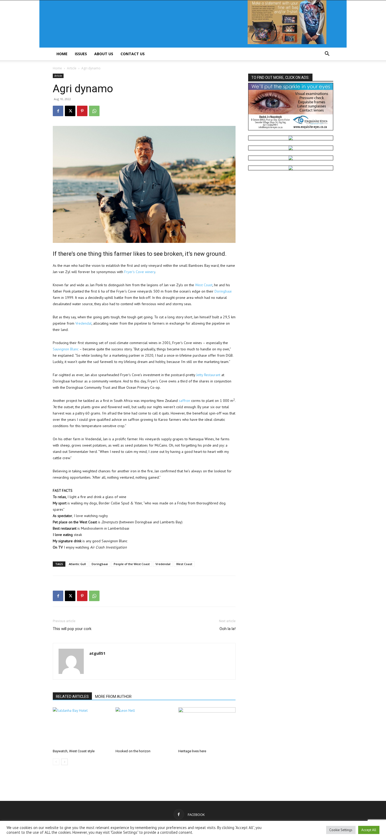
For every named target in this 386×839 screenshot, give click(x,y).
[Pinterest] (82, 111)
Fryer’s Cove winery (139, 271)
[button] (327, 54)
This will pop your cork (72, 628)
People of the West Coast (132, 564)
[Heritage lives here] (207, 727)
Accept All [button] (368, 830)
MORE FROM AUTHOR (113, 696)
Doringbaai (223, 291)
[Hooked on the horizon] (144, 727)
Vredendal (83, 323)
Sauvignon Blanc (66, 349)
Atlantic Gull (77, 564)
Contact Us (133, 53)
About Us (103, 53)
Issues (81, 53)
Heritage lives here (192, 751)
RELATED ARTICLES (72, 696)
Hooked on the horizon (133, 751)
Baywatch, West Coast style (74, 751)
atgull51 (97, 653)
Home (61, 53)
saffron (184, 400)
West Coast (203, 285)
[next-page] (64, 762)
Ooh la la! (228, 628)
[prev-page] (56, 762)
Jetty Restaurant (208, 374)
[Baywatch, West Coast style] (81, 727)
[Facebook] (58, 111)
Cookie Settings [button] (340, 830)
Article (71, 68)
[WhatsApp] (94, 111)
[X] (70, 111)
